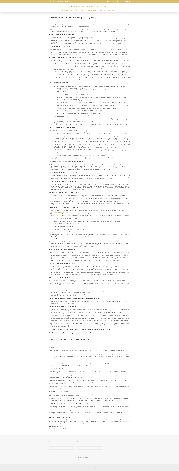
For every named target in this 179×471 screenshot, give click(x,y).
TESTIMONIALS (53, 448)
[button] (117, 10)
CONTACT (52, 451)
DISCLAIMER (80, 448)
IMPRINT (79, 445)
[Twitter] (111, 441)
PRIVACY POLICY (81, 454)
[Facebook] (109, 441)
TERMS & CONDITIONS (83, 457)
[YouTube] (113, 441)
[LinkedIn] (105, 441)
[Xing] (107, 441)
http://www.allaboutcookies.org (60, 212)
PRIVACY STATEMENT (83, 451)
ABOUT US (52, 445)
